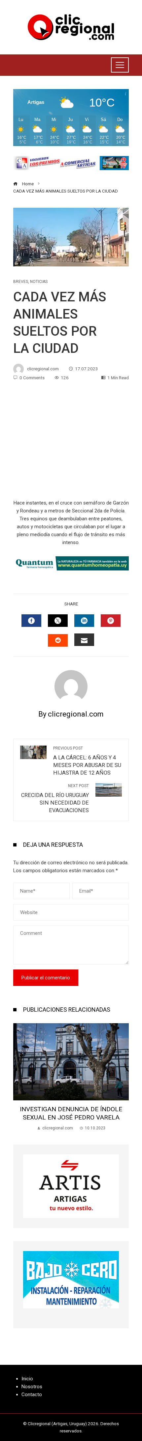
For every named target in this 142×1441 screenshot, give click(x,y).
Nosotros (31, 1387)
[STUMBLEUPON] (58, 640)
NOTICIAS (39, 282)
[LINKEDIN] (84, 620)
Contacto (31, 1394)
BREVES (20, 282)
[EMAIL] (84, 639)
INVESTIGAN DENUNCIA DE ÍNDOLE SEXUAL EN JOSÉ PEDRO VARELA (71, 1113)
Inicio (27, 1379)
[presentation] (19, 1077)
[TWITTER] (58, 620)
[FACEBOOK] (31, 620)
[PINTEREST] (111, 620)
